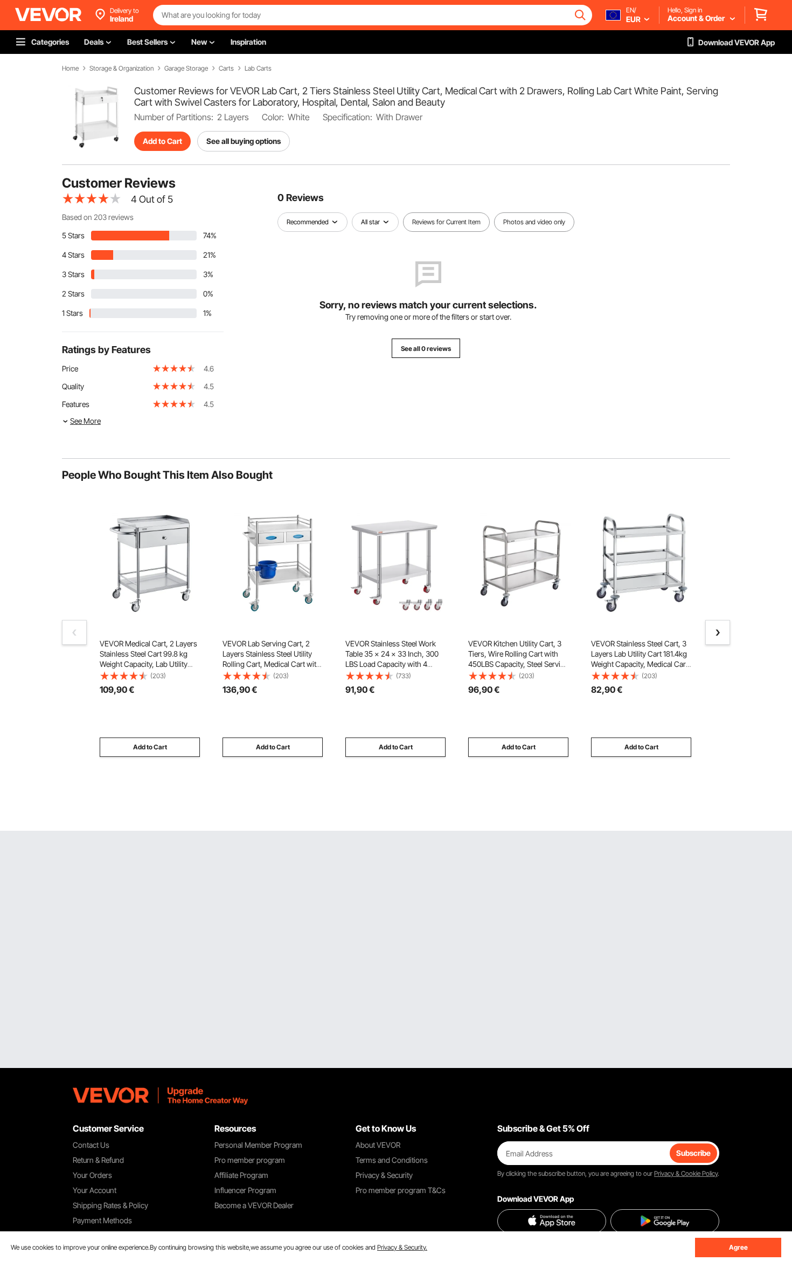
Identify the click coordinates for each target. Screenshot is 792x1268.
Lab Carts (258, 68)
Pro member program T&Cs (401, 1190)
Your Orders (92, 1175)
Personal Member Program (258, 1144)
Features (75, 404)
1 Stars (72, 313)
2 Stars (73, 293)
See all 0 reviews (426, 348)
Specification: (347, 117)
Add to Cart (162, 141)
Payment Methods (102, 1220)
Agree (738, 1247)
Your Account (94, 1190)
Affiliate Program (241, 1175)
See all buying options (243, 141)
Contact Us (91, 1144)
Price (70, 368)
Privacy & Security (384, 1175)
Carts (226, 68)
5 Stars (73, 235)
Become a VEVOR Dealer (254, 1205)
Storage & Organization (121, 68)
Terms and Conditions (392, 1159)
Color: (273, 117)
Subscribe (693, 1152)
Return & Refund (98, 1159)
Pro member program (249, 1159)
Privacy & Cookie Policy (686, 1173)
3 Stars (73, 274)
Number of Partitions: (173, 117)
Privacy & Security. (402, 1247)
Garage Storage (186, 68)
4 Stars (73, 254)
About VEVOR (378, 1144)
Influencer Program (245, 1190)
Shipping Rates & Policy (110, 1205)
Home (70, 68)
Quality (73, 386)
